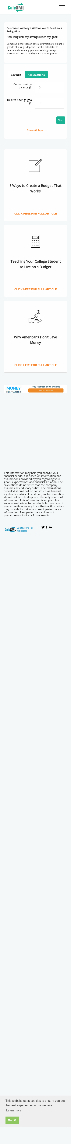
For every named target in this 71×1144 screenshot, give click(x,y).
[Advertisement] (35, 431)
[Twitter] (43, 527)
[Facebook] (47, 527)
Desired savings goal (19, 101)
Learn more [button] (13, 1110)
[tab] (16, 74)
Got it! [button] (12, 1120)
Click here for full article (35, 213)
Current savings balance (22, 85)
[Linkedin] (50, 527)
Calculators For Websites (25, 529)
